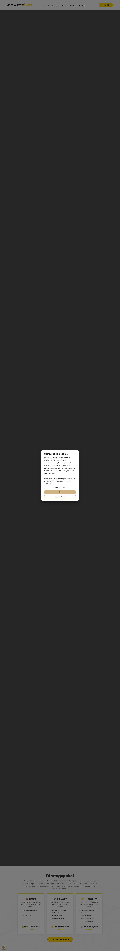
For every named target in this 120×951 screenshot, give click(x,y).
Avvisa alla (60, 497)
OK (60, 492)
